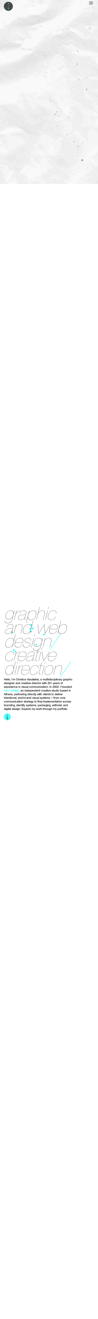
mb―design (11, 690)
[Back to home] (8, 6)
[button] (91, 5)
